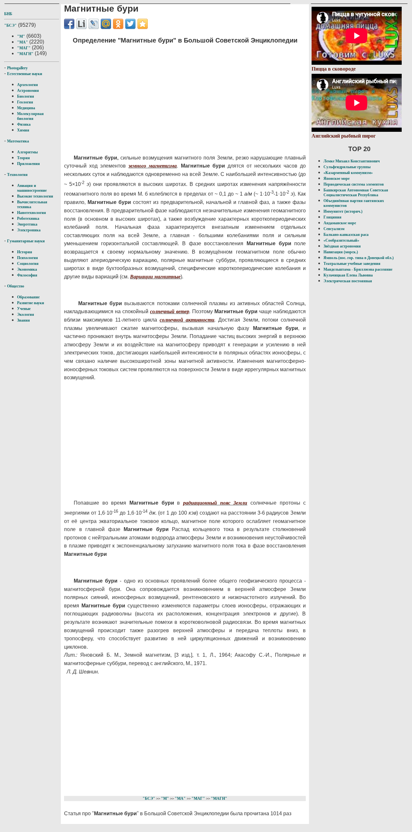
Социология (28, 263)
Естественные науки (24, 74)
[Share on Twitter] (130, 24)
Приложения (28, 163)
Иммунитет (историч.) (342, 211)
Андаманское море (339, 223)
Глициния (332, 217)
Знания (23, 320)
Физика (24, 124)
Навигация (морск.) (340, 252)
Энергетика (27, 224)
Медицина (26, 108)
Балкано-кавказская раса (346, 234)
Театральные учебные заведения (351, 263)
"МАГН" (25, 54)
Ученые (24, 308)
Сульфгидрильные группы (346, 167)
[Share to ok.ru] (118, 24)
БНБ (8, 14)
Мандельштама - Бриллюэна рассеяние (357, 269)
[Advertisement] (178, 95)
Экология (25, 314)
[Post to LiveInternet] (81, 24)
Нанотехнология (31, 212)
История (24, 252)
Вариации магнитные (155, 276)
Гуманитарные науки (26, 241)
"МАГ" (24, 48)
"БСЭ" (10, 25)
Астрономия (28, 90)
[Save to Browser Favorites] (142, 24)
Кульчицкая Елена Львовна (348, 275)
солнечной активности (187, 320)
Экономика (27, 269)
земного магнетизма (152, 166)
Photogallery (17, 68)
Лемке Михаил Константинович (351, 161)
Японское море (336, 178)
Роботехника (28, 218)
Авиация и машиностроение (32, 188)
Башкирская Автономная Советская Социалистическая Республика (355, 192)
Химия (23, 130)
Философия (27, 275)
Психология (27, 258)
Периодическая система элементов (353, 184)
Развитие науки (30, 303)
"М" (21, 36)
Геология (25, 102)
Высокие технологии (35, 196)
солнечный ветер (169, 311)
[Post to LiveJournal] (94, 24)
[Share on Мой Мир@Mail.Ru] (106, 24)
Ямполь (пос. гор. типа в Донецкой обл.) (358, 258)
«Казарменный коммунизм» (348, 172)
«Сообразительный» (341, 240)
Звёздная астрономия (342, 246)
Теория (23, 158)
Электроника (29, 230)
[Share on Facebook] (69, 24)
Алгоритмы (27, 152)
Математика (18, 141)
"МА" (22, 42)
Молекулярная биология (30, 116)
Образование (28, 297)
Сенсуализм (333, 229)
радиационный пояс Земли (215, 503)
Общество (15, 286)
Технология (17, 174)
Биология (25, 96)
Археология (27, 84)
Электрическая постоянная (347, 281)
